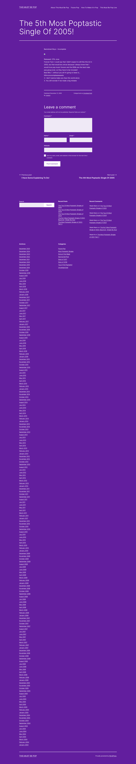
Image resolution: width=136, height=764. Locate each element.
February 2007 (24, 645)
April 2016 (22, 348)
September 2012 (24, 464)
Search (21, 201)
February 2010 (24, 548)
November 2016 (24, 329)
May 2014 (22, 410)
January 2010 (23, 551)
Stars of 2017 (62, 259)
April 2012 (22, 478)
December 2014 (24, 391)
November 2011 (24, 491)
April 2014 (22, 413)
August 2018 (23, 275)
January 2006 (23, 680)
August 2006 (23, 661)
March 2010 (23, 545)
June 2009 (22, 569)
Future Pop (75, 8)
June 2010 (22, 537)
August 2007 (23, 629)
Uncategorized (87, 93)
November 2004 (24, 718)
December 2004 (24, 715)
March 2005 (23, 707)
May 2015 (22, 378)
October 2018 (23, 270)
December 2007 (24, 618)
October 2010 (23, 526)
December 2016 (24, 327)
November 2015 (24, 362)
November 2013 (24, 427)
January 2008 (23, 615)
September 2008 (24, 594)
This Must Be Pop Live (108, 8)
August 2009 (23, 564)
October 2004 (24, 720)
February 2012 (24, 483)
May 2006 (22, 669)
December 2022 (24, 257)
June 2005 (22, 699)
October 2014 (23, 397)
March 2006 (23, 675)
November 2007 (24, 621)
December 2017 (24, 297)
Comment (48, 116)
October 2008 (24, 591)
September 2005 (24, 691)
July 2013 (22, 437)
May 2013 (22, 443)
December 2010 (24, 521)
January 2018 (23, 294)
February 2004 (24, 742)
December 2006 (24, 650)
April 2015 (22, 381)
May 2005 (22, 702)
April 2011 (22, 510)
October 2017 (23, 302)
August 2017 (23, 308)
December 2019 (24, 265)
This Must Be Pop (28, 7)
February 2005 (24, 710)
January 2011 (23, 518)
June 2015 (22, 375)
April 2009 (22, 575)
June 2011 (22, 505)
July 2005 (22, 696)
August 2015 (23, 370)
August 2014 (23, 402)
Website (47, 145)
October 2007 (23, 623)
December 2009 (24, 553)
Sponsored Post (63, 257)
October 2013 (23, 429)
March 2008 (23, 610)
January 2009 (23, 583)
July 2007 (22, 631)
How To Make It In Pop (89, 8)
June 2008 (22, 602)
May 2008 (22, 604)
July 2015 (22, 373)
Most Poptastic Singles (65, 251)
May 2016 (22, 346)
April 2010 (22, 542)
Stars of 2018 (62, 262)
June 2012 (22, 472)
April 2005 (22, 704)
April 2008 (22, 607)
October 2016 (23, 332)
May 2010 (22, 540)
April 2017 (22, 319)
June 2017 (22, 313)
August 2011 (23, 499)
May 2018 (22, 284)
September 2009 (24, 561)
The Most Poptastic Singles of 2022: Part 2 (70, 223)
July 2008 (22, 599)
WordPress (112, 756)
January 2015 (23, 389)
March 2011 (23, 513)
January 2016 (23, 356)
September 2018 (24, 273)
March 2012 (23, 480)
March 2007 (23, 642)
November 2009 (24, 556)
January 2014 (23, 421)
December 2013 (24, 424)
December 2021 (24, 259)
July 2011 (22, 502)
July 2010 (22, 534)
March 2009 (23, 577)
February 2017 (24, 321)
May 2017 (22, 316)
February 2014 (24, 418)
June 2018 (22, 281)
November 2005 (24, 685)
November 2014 (24, 394)
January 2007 (23, 648)
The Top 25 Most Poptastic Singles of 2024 (70, 210)
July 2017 (22, 311)
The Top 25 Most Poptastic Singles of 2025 (70, 206)
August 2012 (23, 467)
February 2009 (24, 580)
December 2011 (24, 489)
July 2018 (22, 278)
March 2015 (23, 383)
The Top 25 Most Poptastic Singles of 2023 (70, 215)
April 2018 (22, 286)
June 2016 (22, 343)
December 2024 (24, 251)
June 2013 (22, 440)
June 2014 (22, 408)
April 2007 (22, 640)
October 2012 (23, 462)
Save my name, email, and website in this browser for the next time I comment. (67, 156)
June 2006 (22, 666)
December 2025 (24, 248)
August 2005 (23, 693)
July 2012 (22, 470)
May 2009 (22, 572)
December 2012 (24, 456)
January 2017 (23, 324)
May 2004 (22, 734)
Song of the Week (64, 254)
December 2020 (24, 262)
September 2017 (24, 305)
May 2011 (22, 507)
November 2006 (24, 653)
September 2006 (24, 658)
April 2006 (22, 672)
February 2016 (24, 354)
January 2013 (23, 453)
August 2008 (23, 596)
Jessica (48, 95)
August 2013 (23, 435)
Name (46, 135)
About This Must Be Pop (60, 8)
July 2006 (22, 664)
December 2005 (24, 683)
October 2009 (24, 559)
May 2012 (22, 475)
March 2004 (23, 739)
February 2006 (24, 677)
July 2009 (22, 567)
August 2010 (23, 532)
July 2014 (22, 405)
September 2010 (24, 529)
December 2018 (24, 267)
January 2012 (23, 486)
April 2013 (22, 445)
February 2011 (23, 515)
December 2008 (24, 586)
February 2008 (24, 613)
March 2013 (23, 448)
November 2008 (24, 588)
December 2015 (24, 359)
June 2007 (22, 634)
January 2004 (23, 745)
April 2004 (22, 737)
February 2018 (24, 292)
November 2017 (24, 300)
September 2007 (24, 626)
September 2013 (24, 432)
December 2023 (24, 254)
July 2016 (22, 340)
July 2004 (22, 729)
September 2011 (24, 497)
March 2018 (23, 289)
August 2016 (23, 338)
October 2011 (23, 494)
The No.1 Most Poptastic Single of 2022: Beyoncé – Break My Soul (71, 219)
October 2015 (23, 364)
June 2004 (22, 731)
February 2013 (24, 451)
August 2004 (23, 726)
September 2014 (24, 400)
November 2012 (24, 459)
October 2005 (24, 688)
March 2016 (23, 351)
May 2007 (22, 637)
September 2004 (24, 723)
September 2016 (24, 335)
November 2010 (24, 524)
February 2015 (24, 386)
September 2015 (24, 367)
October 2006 (24, 656)
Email (71, 135)
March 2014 (23, 416)
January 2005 (23, 712)
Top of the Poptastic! (65, 265)
